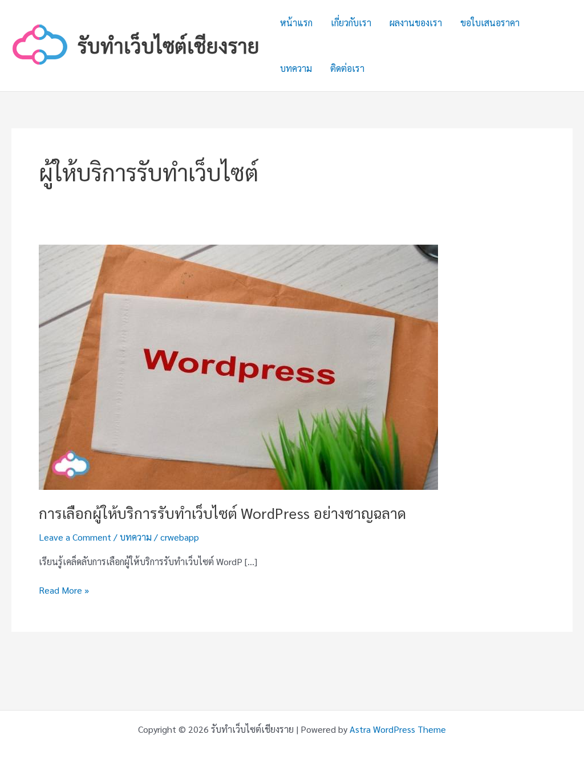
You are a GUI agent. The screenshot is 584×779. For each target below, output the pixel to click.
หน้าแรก (296, 23)
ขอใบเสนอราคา (490, 23)
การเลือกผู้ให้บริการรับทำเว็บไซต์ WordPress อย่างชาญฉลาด (222, 512)
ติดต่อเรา (347, 68)
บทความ (296, 68)
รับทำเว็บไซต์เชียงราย (168, 45)
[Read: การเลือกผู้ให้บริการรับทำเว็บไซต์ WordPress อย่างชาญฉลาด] (238, 366)
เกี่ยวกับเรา (351, 23)
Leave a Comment (75, 537)
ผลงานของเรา (416, 23)
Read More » (64, 590)
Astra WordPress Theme (398, 729)
